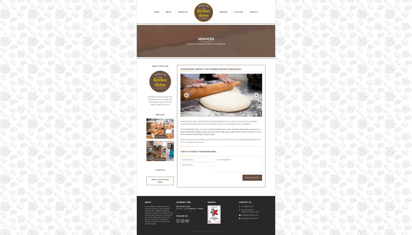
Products (183, 12)
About (169, 12)
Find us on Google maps (160, 181)
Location (238, 12)
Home (156, 12)
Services (223, 12)
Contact (253, 12)
